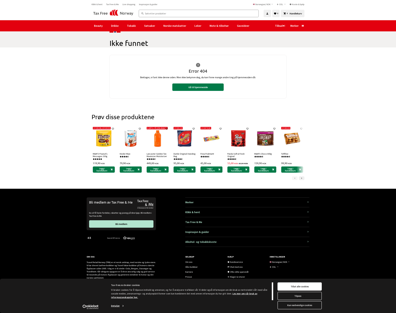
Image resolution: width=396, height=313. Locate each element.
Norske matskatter (174, 26)
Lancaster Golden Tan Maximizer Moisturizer (157, 155)
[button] (111, 238)
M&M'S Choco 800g (263, 153)
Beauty (98, 26)
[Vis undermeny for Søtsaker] (159, 25)
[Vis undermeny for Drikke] (123, 25)
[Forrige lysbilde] (295, 178)
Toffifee (284, 153)
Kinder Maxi (125, 153)
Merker (294, 26)
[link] (97, 4)
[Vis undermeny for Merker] (302, 25)
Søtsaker (149, 26)
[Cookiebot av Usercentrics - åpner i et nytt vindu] (90, 307)
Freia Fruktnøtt (207, 153)
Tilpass (297, 295)
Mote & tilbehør (219, 26)
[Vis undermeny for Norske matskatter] (190, 25)
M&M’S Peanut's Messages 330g (100, 155)
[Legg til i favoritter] (113, 128)
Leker (197, 26)
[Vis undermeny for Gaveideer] (253, 25)
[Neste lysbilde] (301, 178)
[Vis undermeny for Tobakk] (140, 25)
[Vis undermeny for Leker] (205, 25)
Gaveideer (243, 26)
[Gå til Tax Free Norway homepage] (113, 13)
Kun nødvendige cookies (299, 305)
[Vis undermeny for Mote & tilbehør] (233, 25)
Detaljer (115, 305)
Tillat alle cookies (300, 286)
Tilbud (279, 26)
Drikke (115, 26)
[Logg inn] (267, 13)
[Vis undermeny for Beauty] (107, 25)
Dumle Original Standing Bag (185, 155)
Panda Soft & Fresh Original (236, 155)
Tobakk (131, 26)
